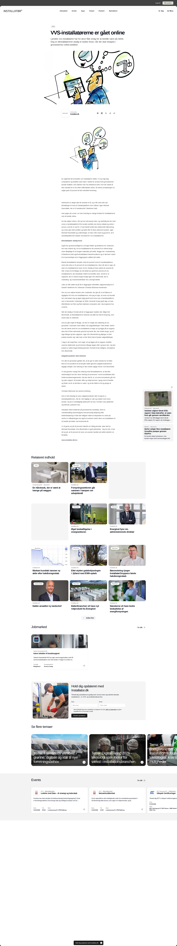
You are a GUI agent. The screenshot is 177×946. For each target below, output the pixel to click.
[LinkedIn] (102, 113)
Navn (72, 702)
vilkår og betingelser (111, 709)
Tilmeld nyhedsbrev (79, 715)
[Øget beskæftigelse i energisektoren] (88, 518)
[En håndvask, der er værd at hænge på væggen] (49, 477)
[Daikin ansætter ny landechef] (49, 593)
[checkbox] (72, 710)
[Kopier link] (114, 113)
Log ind (158, 3)
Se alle (139, 627)
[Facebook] (98, 113)
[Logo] (13, 11)
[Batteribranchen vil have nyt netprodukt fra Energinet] (88, 595)
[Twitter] (106, 113)
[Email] (110, 113)
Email (100, 702)
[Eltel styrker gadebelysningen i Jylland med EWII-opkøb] (88, 560)
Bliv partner (167, 3)
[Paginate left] (33, 652)
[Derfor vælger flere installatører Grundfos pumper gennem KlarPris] (158, 433)
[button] (171, 387)
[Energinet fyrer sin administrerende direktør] (127, 518)
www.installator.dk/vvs (69, 440)
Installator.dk (74, 114)
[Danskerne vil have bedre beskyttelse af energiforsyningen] (127, 596)
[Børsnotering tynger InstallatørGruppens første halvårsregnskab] (127, 561)
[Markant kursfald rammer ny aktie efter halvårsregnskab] (49, 560)
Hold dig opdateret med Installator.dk (87, 943)
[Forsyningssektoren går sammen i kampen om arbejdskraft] (88, 478)
